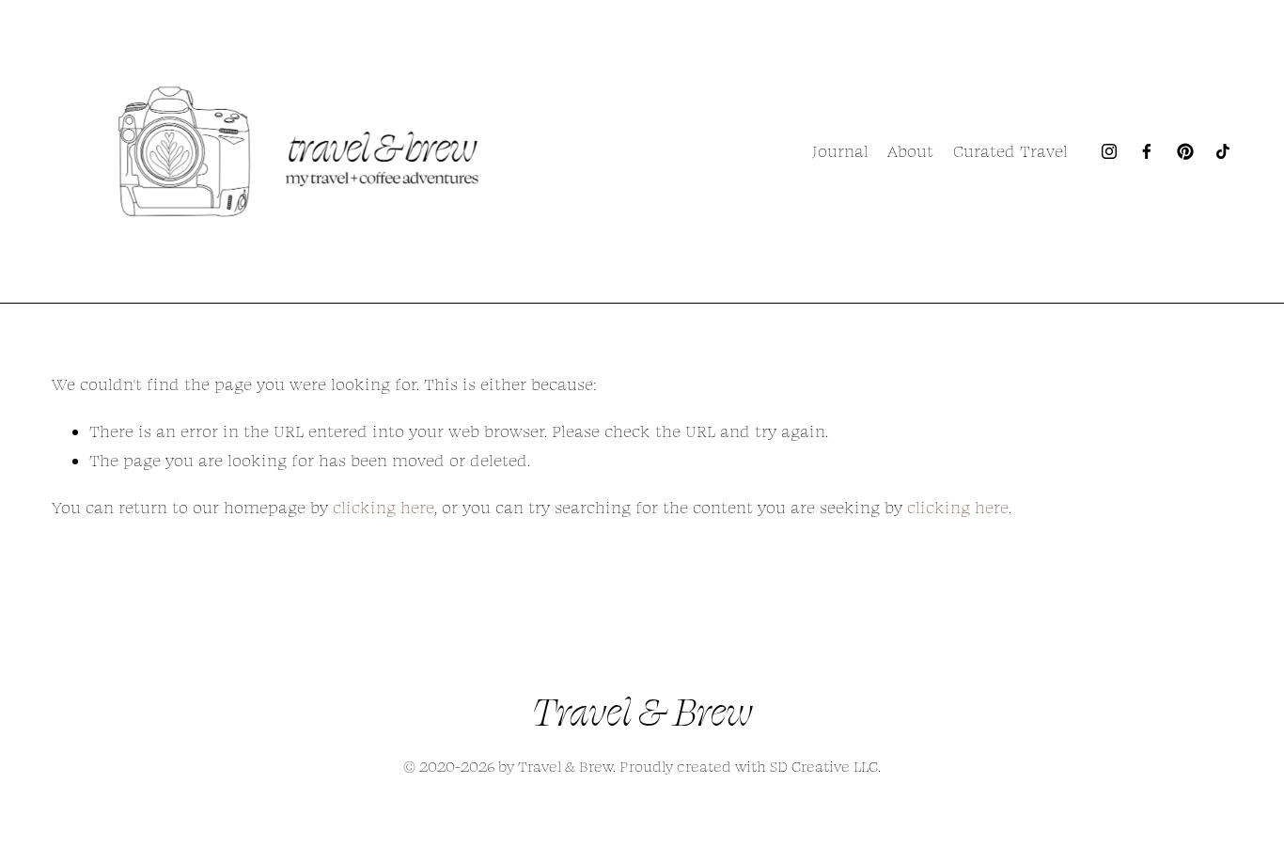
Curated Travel (1010, 151)
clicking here (383, 507)
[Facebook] (1146, 151)
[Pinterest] (1185, 151)
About (910, 151)
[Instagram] (1109, 151)
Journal (840, 151)
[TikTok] (1223, 151)
